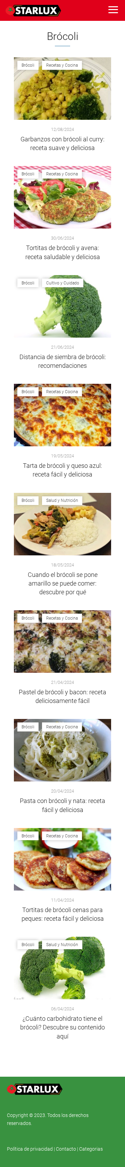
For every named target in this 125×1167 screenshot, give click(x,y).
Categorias (91, 1149)
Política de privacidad (30, 1149)
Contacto (66, 1149)
